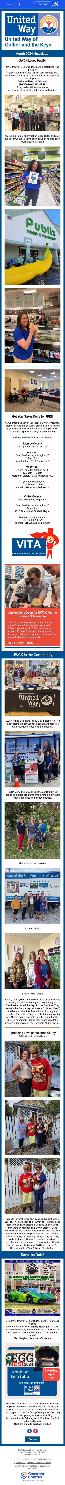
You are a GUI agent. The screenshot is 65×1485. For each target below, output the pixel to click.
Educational (30, 625)
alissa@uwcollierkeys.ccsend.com (36, 1466)
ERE (48, 135)
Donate (32, 1439)
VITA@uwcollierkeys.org (37, 487)
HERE (30, 642)
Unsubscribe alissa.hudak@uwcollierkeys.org (32, 1459)
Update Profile (20, 1463)
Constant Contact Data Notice (39, 1463)
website (26, 437)
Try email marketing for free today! (33, 1480)
